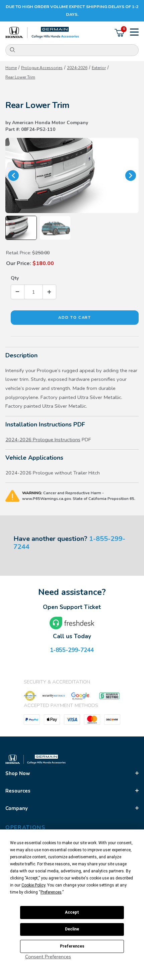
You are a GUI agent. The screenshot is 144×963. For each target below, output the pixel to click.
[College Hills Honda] (42, 33)
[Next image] (130, 175)
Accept (72, 912)
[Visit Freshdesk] (72, 623)
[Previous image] (13, 175)
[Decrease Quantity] (17, 292)
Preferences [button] (51, 892)
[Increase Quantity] (49, 292)
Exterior (99, 67)
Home (11, 67)
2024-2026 (77, 67)
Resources (17, 791)
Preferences (72, 946)
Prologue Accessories (42, 67)
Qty (15, 278)
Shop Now (17, 773)
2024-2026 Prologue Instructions (42, 439)
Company (16, 808)
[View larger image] (72, 175)
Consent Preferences (48, 956)
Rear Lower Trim (20, 77)
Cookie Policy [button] (33, 885)
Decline (72, 929)
